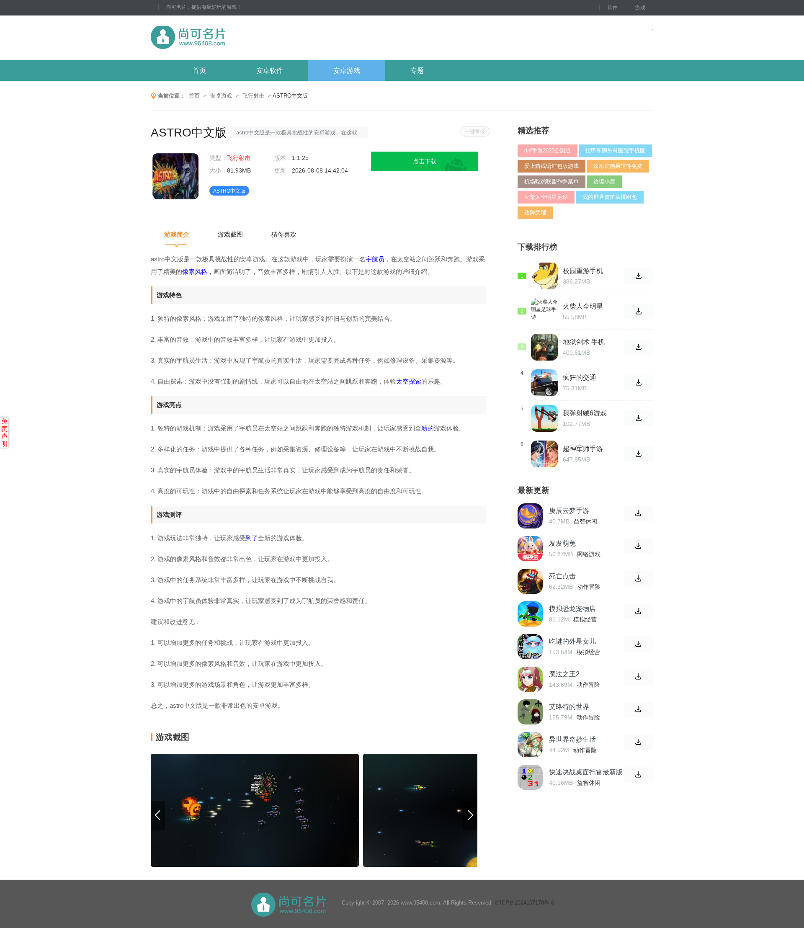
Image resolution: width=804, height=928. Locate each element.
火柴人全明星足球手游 (583, 306)
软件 (613, 7)
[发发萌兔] (530, 548)
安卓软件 (269, 70)
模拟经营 (585, 619)
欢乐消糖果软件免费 (617, 166)
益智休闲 (585, 521)
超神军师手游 (583, 448)
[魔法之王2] (530, 679)
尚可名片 (234, 38)
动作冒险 (588, 586)
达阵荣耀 (535, 212)
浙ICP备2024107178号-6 (524, 903)
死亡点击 (562, 576)
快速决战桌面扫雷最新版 (586, 772)
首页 (199, 70)
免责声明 (4, 432)
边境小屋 (604, 181)
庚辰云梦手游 (569, 510)
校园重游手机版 (583, 271)
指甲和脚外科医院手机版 (615, 150)
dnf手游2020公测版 (547, 150)
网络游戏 (588, 554)
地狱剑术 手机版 (584, 342)
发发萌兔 (562, 543)
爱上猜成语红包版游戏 (551, 166)
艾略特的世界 (569, 706)
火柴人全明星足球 (546, 197)
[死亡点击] (530, 581)
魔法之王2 (564, 674)
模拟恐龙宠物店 (572, 608)
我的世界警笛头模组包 (609, 197)
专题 (417, 70)
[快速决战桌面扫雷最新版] (530, 777)
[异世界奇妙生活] (530, 744)
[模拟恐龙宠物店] (530, 613)
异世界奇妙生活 (572, 739)
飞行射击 (253, 96)
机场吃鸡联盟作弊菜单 (551, 181)
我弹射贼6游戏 (585, 413)
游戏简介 (176, 234)
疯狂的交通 (579, 377)
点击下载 (424, 161)
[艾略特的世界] (530, 711)
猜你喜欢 (283, 234)
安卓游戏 (346, 70)
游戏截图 (230, 234)
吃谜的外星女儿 (572, 641)
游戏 (640, 7)
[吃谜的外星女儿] (530, 646)
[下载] (638, 513)
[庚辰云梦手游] (530, 515)
